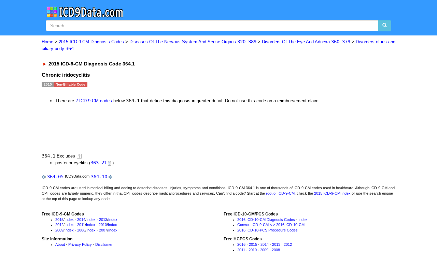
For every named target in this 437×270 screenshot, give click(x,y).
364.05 (55, 176)
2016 (241, 244)
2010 (103, 225)
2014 (81, 219)
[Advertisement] (163, 127)
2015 (59, 219)
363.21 (98, 162)
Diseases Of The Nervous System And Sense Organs (192, 41)
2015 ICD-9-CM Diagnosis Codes (91, 41)
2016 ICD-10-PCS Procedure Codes (267, 230)
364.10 (99, 176)
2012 (59, 225)
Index (69, 219)
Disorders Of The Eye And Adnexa (306, 41)
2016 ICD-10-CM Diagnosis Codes (266, 219)
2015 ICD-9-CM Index (332, 193)
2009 (59, 230)
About (60, 244)
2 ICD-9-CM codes (93, 100)
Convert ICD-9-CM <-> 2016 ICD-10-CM (271, 225)
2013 (103, 219)
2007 (103, 230)
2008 (81, 230)
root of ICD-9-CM (280, 193)
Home (47, 41)
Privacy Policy (80, 244)
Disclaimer (104, 244)
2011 (81, 225)
